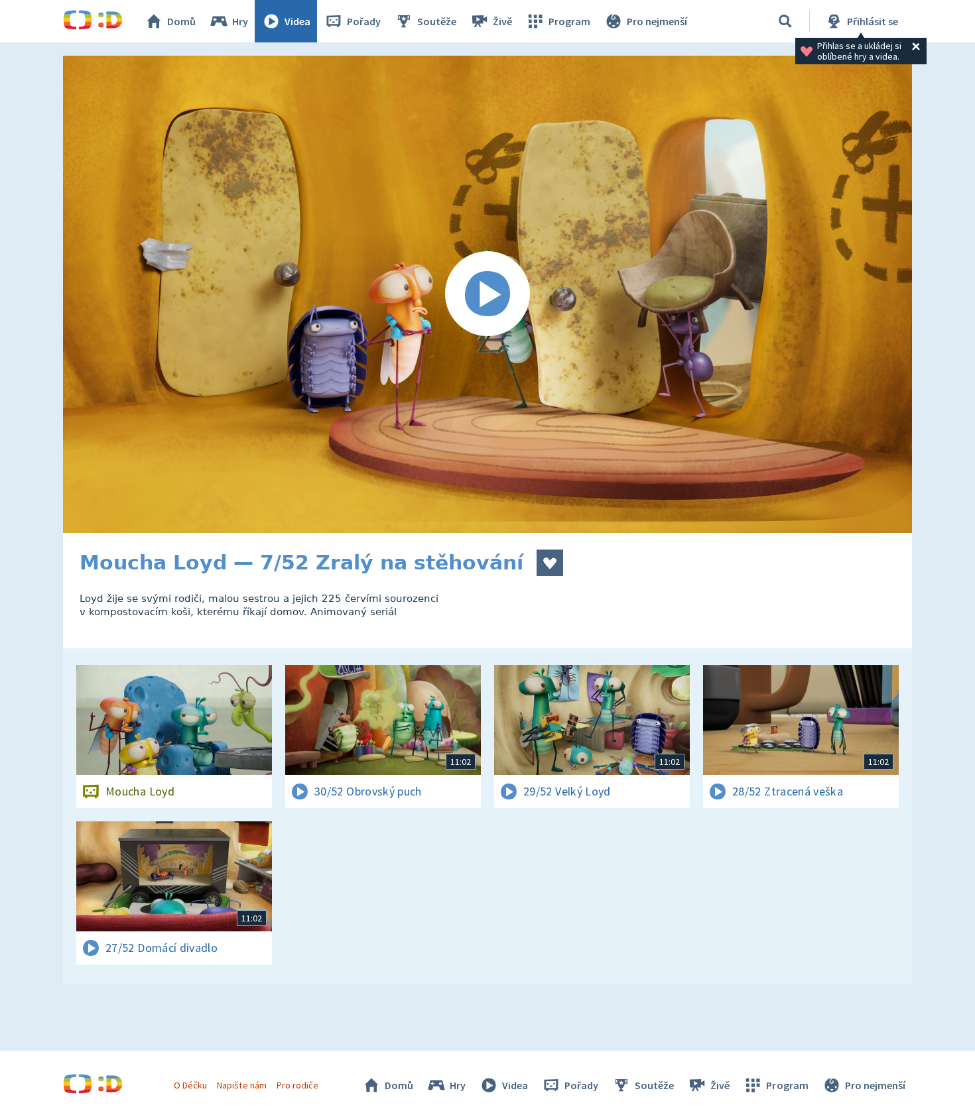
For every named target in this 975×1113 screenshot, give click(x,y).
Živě (502, 21)
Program (569, 21)
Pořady (364, 21)
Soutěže (436, 21)
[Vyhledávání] (785, 21)
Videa (297, 21)
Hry (240, 21)
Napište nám (241, 1085)
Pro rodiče (297, 1085)
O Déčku (190, 1085)
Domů (181, 21)
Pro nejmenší (657, 21)
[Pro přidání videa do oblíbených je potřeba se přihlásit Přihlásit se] (550, 563)
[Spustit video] (487, 294)
